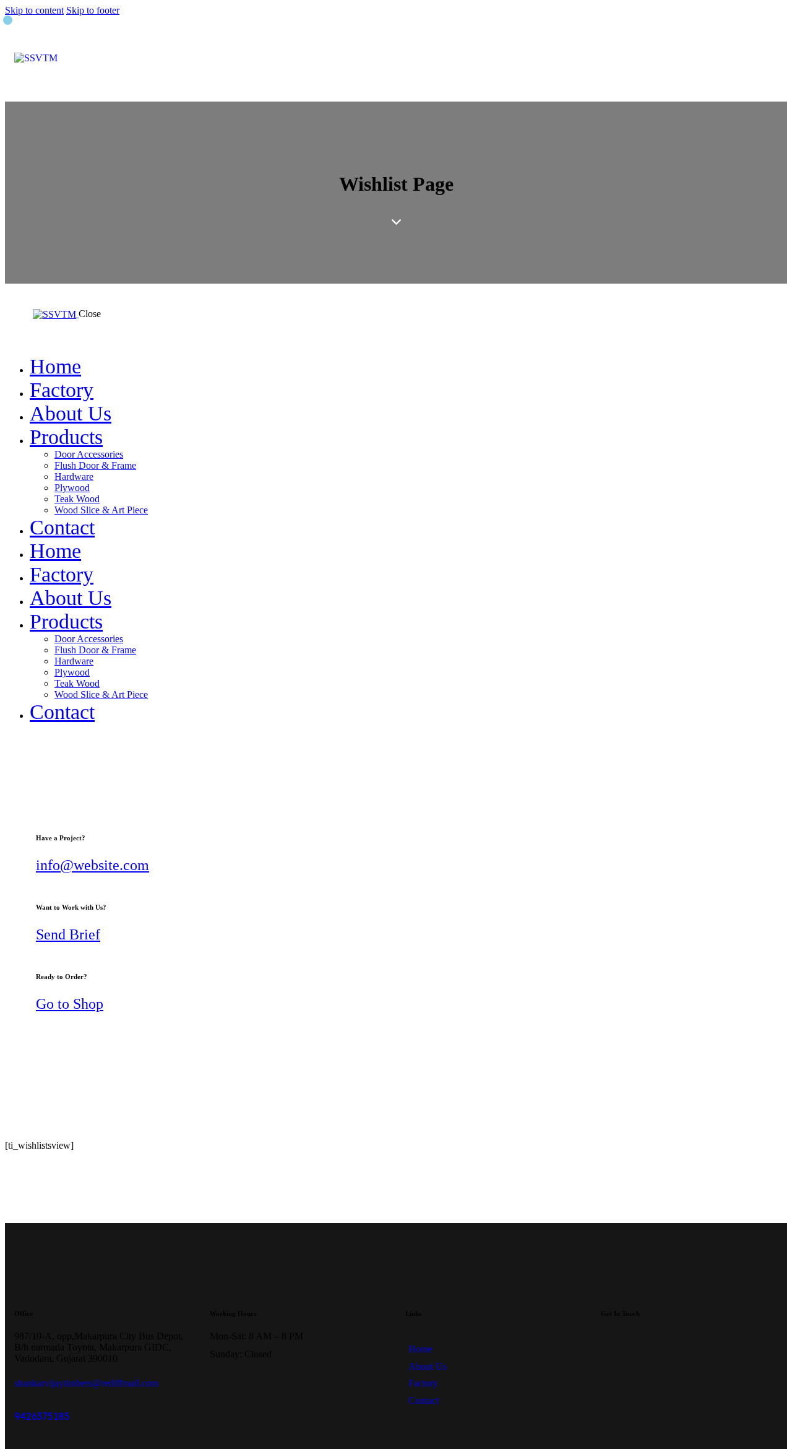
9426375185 (42, 1416)
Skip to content (34, 10)
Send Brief (68, 934)
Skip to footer (92, 10)
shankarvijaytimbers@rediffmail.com (86, 1383)
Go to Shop (69, 1004)
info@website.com (92, 865)
